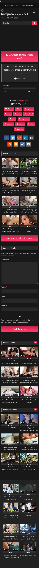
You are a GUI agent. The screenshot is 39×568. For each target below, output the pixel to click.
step (13, 119)
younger (20, 129)
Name (4, 287)
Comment (5, 260)
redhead (30, 114)
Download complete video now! (20, 56)
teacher (21, 124)
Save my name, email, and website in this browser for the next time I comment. (17, 321)
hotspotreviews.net (13, 14)
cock (8, 114)
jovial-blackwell (23, 100)
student (9, 124)
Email (4, 296)
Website (4, 305)
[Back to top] (32, 562)
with (31, 124)
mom (18, 114)
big (19, 109)
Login (23, 5)
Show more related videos (19, 238)
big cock (30, 109)
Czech (10, 109)
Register (30, 5)
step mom (24, 119)
